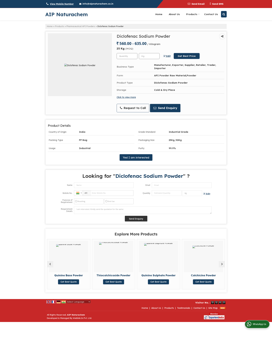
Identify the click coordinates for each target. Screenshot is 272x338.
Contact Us (211, 14)
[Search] (224, 14)
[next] (222, 264)
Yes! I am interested (136, 157)
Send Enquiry (167, 108)
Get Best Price (187, 56)
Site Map (213, 308)
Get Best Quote (68, 281)
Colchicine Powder (203, 275)
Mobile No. (67, 193)
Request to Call (134, 108)
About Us (174, 14)
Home (158, 14)
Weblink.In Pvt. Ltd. (82, 318)
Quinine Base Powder (68, 275)
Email (147, 185)
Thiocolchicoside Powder (113, 275)
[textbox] (149, 56)
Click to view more (126, 97)
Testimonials (183, 308)
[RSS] (223, 308)
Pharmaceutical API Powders (80, 26)
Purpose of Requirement (66, 201)
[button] (62, 4)
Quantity (146, 193)
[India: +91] (78, 193)
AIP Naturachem (66, 14)
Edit (168, 56)
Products (191, 14)
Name (69, 185)
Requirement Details (66, 210)
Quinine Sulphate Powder (158, 275)
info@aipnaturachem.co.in (97, 3)
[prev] (50, 264)
